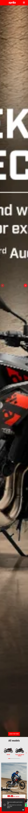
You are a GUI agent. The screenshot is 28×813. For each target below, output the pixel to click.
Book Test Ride (14, 733)
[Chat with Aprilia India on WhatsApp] (25, 805)
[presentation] (2, 285)
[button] (26, 753)
